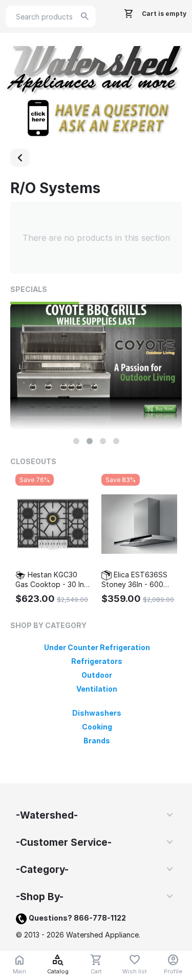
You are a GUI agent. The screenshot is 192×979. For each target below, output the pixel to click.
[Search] (85, 16)
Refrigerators (96, 661)
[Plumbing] (20, 158)
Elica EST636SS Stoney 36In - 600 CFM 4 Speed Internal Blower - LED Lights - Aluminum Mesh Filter (138, 579)
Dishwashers (96, 713)
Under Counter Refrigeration (97, 647)
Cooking (97, 726)
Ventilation (96, 688)
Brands (96, 740)
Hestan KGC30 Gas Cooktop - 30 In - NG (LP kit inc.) (52, 579)
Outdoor (96, 675)
